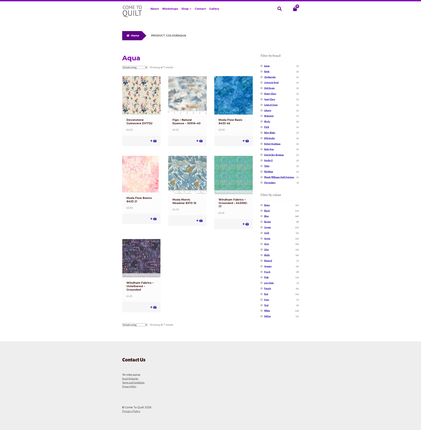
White (267, 310)
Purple (267, 288)
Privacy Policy (129, 386)
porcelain (269, 283)
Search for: (279, 8)
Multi (267, 255)
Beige (267, 205)
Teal (266, 305)
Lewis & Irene (271, 105)
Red (266, 294)
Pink (266, 277)
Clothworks (270, 77)
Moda (267, 121)
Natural (268, 260)
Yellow (267, 316)
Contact (200, 8)
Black (267, 210)
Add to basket (154, 140)
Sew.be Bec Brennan (274, 154)
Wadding (268, 171)
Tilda (266, 166)
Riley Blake (269, 132)
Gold (266, 233)
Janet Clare (269, 99)
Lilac (266, 249)
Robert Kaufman (272, 143)
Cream (267, 227)
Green (267, 238)
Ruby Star (269, 149)
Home (135, 35)
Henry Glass (270, 93)
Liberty (267, 110)
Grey (266, 244)
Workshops (170, 8)
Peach (267, 272)
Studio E (268, 160)
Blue (266, 216)
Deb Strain (269, 88)
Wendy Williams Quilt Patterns (279, 177)
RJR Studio (269, 138)
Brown (267, 221)
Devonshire (269, 182)
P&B (266, 127)
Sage (266, 299)
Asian (267, 66)
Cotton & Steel (271, 82)
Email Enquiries (130, 378)
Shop (185, 8)
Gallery (214, 8)
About (154, 8)
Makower (269, 116)
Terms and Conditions (133, 382)
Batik (266, 71)
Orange (268, 266)
